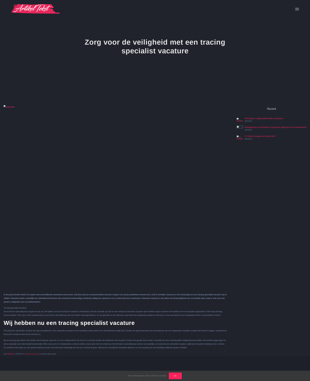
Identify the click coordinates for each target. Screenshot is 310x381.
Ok (175, 376)
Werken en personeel (32, 354)
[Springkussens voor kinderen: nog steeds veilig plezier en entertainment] (240, 127)
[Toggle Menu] (297, 9)
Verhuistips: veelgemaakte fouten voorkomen (264, 118)
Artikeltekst (10, 354)
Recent (271, 108)
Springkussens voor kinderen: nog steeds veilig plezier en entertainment (275, 127)
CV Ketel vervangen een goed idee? (260, 136)
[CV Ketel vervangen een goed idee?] (240, 137)
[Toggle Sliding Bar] (289, 9)
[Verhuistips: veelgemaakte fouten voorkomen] (240, 120)
